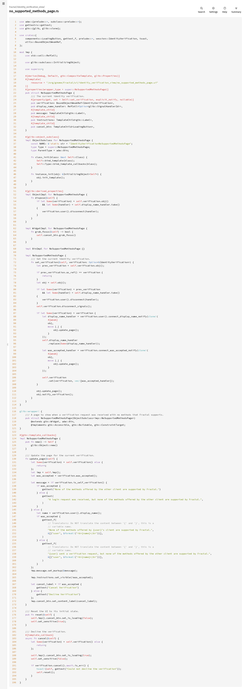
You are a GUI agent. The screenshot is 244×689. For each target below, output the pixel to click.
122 (14, 431)
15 (14, 69)
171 (14, 597)
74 (14, 269)
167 (14, 584)
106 (14, 377)
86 (14, 309)
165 (14, 577)
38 (14, 147)
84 (14, 302)
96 (14, 343)
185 (14, 645)
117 (14, 414)
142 (14, 499)
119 (14, 421)
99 (14, 353)
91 (14, 326)
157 (14, 550)
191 (14, 665)
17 (14, 75)
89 (14, 319)
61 (14, 225)
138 (14, 485)
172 (14, 601)
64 (14, 235)
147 (14, 516)
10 (14, 52)
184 (14, 641)
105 (14, 374)
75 (14, 272)
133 (14, 468)
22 (14, 92)
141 (14, 496)
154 (14, 540)
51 (14, 191)
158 (14, 553)
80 (14, 289)
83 (14, 299)
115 (14, 407)
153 (14, 536)
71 (14, 258)
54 (14, 201)
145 (14, 509)
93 (14, 333)
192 (14, 668)
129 (14, 455)
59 (14, 218)
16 (14, 72)
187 (14, 651)
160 (14, 560)
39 (14, 150)
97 (14, 346)
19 (14, 82)
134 (14, 472)
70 (14, 255)
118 (14, 418)
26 (14, 106)
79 (14, 285)
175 (14, 611)
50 (14, 187)
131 (14, 462)
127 (14, 448)
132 (14, 465)
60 (14, 221)
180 (14, 628)
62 (14, 228)
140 (14, 492)
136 (14, 479)
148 (14, 519)
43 (14, 164)
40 (14, 153)
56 (14, 208)
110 (14, 391)
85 (14, 306)
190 (14, 662)
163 (14, 570)
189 (14, 658)
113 (14, 401)
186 (14, 648)
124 (14, 438)
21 (14, 89)
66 (14, 241)
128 (14, 452)
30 (14, 119)
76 (14, 275)
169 (14, 590)
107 (14, 380)
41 (14, 157)
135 (14, 475)
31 (14, 123)
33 (14, 130)
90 (14, 323)
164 (14, 574)
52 (14, 194)
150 (14, 526)
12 (14, 58)
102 (14, 363)
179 (14, 624)
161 (14, 563)
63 (14, 231)
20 (14, 86)
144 (14, 506)
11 (14, 55)
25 (14, 103)
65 (14, 238)
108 (14, 384)
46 (14, 174)
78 (14, 282)
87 (14, 313)
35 (14, 136)
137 (14, 482)
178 (14, 621)
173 (14, 604)
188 (14, 655)
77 (14, 279)
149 (14, 523)
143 (14, 502)
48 (14, 180)
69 (14, 252)
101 (14, 360)
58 (14, 214)
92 (14, 330)
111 (14, 394)
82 (14, 296)
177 (14, 618)
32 (14, 126)
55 (14, 204)
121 (14, 428)
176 (14, 614)
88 (14, 316)
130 (14, 458)
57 (14, 211)
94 (14, 336)
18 (14, 79)
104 (14, 370)
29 (14, 116)
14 (14, 65)
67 (14, 245)
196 (14, 682)
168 (14, 587)
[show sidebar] (3, 3)
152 (14, 533)
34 (14, 133)
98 (14, 350)
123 (14, 435)
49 (14, 184)
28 (14, 113)
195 (14, 679)
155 (14, 543)
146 (14, 513)
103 (14, 367)
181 (14, 631)
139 (14, 489)
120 (14, 424)
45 (14, 170)
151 (14, 529)
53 (14, 197)
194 (14, 675)
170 (14, 594)
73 (14, 265)
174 (14, 607)
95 (14, 340)
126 (14, 445)
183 (14, 638)
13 (14, 62)
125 (14, 441)
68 (14, 248)
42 (14, 160)
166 (14, 580)
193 (14, 672)
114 (14, 404)
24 (14, 99)
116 (14, 411)
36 (14, 140)
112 (14, 397)
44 (14, 167)
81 (14, 292)
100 (14, 357)
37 (14, 143)
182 (14, 635)
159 (14, 557)
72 (14, 262)
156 (14, 546)
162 (14, 567)
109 (14, 387)
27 (14, 109)
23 (14, 96)
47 (14, 177)
